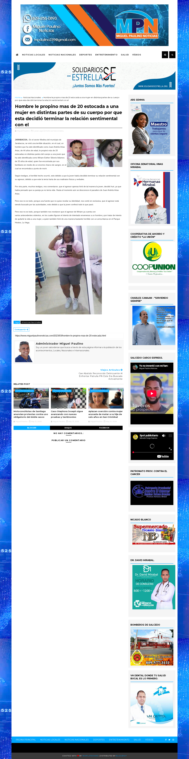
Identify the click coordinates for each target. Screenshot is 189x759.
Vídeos (136, 54)
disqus (68, 428)
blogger (31, 428)
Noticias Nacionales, (55, 131)
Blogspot (121, 756)
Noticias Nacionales (62, 54)
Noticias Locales (33, 54)
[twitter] (169, 739)
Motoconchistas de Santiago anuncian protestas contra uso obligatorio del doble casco (31, 414)
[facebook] (166, 739)
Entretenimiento (106, 54)
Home (18, 97)
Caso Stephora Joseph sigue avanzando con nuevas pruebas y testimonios (67, 414)
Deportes (85, 54)
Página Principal (26, 739)
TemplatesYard (90, 756)
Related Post (22, 384)
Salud (125, 54)
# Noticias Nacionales (31, 322)
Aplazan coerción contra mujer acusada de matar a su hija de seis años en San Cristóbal (105, 414)
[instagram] (173, 739)
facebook (104, 428)
